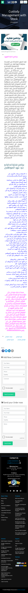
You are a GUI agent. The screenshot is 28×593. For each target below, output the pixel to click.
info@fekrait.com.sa (13, 463)
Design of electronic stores (5, 544)
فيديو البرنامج (10, 339)
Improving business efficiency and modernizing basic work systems (6, 574)
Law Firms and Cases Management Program (20, 519)
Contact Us (3, 520)
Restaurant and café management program (20, 522)
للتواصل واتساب (21, 339)
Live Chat (17, 541)
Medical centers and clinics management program (20, 527)
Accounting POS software (18, 501)
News (2, 503)
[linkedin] (13, 491)
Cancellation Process (6, 512)
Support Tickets (18, 543)
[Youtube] (17, 491)
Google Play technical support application (20, 549)
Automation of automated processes (7, 561)
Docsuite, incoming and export (20, 505)
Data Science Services (6, 579)
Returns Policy (4, 517)
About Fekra (4, 498)
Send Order (7, 443)
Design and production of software (6, 547)
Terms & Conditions (5, 505)
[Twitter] (10, 491)
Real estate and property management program (21, 533)
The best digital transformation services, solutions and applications (7, 568)
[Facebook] (7, 491)
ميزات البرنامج (8, 337)
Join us (16, 559)
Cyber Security (4, 581)
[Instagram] (20, 491)
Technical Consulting (5, 564)
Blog (2, 500)
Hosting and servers (6, 558)
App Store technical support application (19, 552)
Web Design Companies (6, 541)
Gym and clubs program (20, 530)
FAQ (16, 545)
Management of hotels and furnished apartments (20, 514)
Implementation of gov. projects (6, 555)
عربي (25, 2)
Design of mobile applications (5, 551)
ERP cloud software (19, 498)
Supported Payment (5, 510)
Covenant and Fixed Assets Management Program (20, 509)
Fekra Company (21, 590)
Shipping (3, 508)
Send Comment (8, 394)
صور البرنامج (19, 337)
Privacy (3, 515)
